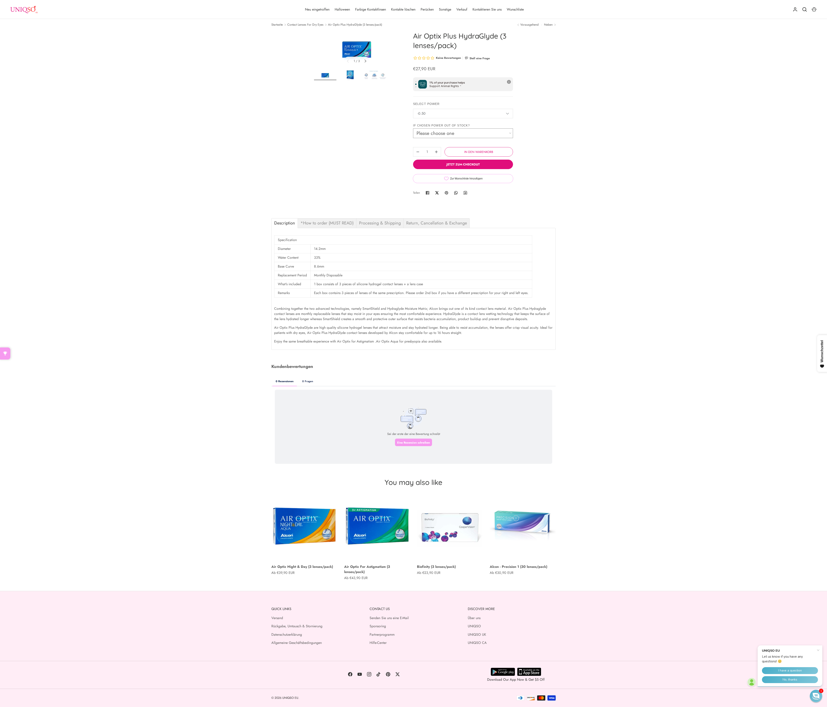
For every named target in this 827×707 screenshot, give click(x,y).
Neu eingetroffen (317, 9)
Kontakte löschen (403, 9)
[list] (356, 49)
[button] (816, 696)
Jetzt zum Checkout (463, 164)
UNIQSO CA (477, 642)
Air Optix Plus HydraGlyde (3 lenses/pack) (355, 24)
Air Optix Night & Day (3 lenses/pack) (302, 566)
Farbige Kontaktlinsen (370, 9)
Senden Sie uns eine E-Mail (389, 617)
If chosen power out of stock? (441, 125)
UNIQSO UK (477, 634)
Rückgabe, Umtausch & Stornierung (296, 626)
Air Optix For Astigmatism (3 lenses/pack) (367, 569)
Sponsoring (378, 626)
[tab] (284, 223)
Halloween (342, 9)
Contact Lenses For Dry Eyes (305, 24)
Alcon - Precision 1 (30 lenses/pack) (518, 566)
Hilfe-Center (378, 642)
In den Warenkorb (478, 152)
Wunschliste (515, 9)
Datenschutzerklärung (286, 634)
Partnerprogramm (382, 634)
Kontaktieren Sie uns (487, 9)
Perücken (427, 9)
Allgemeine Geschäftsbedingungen (296, 642)
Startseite (277, 24)
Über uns (474, 617)
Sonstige (445, 9)
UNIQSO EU (290, 698)
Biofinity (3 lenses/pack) (436, 566)
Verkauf (461, 9)
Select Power (426, 104)
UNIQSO (474, 626)
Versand (277, 617)
